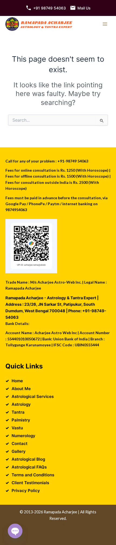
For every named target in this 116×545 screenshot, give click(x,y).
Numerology (23, 435)
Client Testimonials (30, 482)
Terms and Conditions (33, 474)
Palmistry (21, 420)
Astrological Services (33, 396)
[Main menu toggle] (105, 24)
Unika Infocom (74, 524)
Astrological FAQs (29, 467)
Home (17, 380)
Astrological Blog (28, 459)
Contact (20, 443)
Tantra (18, 412)
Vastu (17, 427)
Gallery (19, 451)
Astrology (21, 404)
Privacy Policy (26, 490)
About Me (21, 388)
